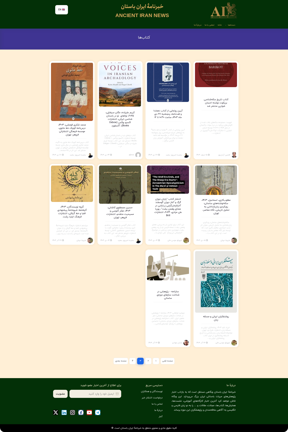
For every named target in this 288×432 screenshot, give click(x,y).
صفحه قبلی (167, 361)
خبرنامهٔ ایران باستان (142, 7)
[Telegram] (97, 412)
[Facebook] (81, 412)
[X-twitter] (55, 412)
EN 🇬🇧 (61, 9)
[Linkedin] (64, 412)
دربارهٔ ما (197, 25)
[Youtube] (89, 412)
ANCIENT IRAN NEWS (142, 15)
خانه (220, 25)
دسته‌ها (231, 25)
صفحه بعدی (120, 361)
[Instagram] (72, 412)
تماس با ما (209, 25)
